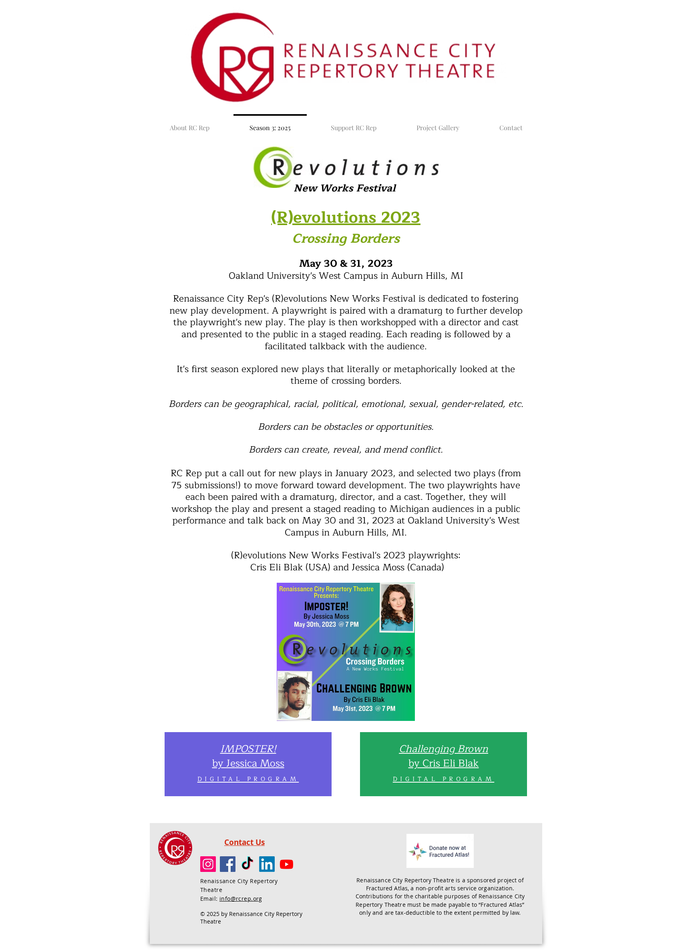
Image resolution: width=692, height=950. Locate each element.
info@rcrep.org (240, 898)
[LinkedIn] (267, 864)
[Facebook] (227, 864)
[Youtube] (286, 864)
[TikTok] (247, 864)
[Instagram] (208, 864)
